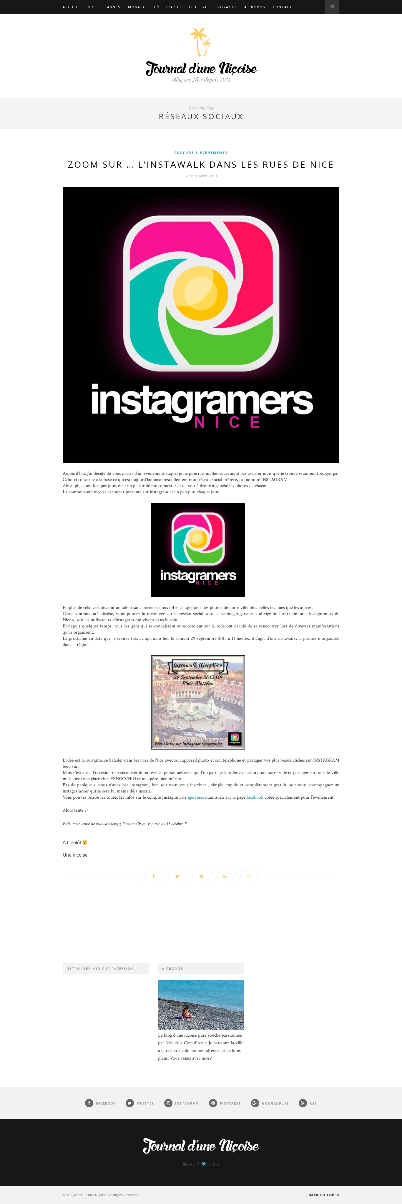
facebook (255, 797)
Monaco (137, 7)
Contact (282, 7)
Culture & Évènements (201, 152)
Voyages (227, 7)
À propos (254, 7)
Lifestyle (199, 7)
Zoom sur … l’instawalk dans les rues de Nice (201, 164)
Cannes (112, 7)
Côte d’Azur (167, 7)
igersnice (196, 797)
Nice (92, 7)
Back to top (322, 1195)
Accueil (71, 7)
